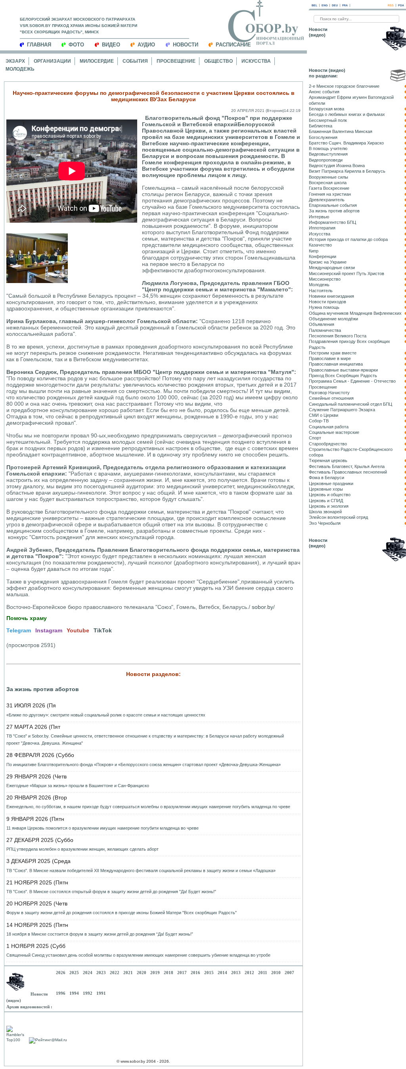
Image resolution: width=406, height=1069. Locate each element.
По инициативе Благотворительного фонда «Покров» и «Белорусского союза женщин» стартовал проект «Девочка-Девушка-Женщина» (143, 764)
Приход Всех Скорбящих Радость (343, 375)
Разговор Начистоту (329, 392)
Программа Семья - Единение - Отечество (352, 381)
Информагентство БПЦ (332, 222)
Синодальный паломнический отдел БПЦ (350, 404)
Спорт (315, 437)
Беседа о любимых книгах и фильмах (347, 114)
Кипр (313, 250)
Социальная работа (329, 426)
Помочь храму (26, 618)
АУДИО (146, 45)
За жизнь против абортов (42, 689)
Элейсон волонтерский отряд (338, 517)
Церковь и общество (329, 494)
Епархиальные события (333, 205)
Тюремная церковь (328, 460)
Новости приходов (327, 301)
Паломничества (325, 330)
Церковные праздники (331, 483)
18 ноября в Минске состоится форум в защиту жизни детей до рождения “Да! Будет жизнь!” (99, 934)
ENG (324, 5)
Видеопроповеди (326, 160)
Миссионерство (325, 279)
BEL (314, 5)
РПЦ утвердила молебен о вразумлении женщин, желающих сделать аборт (82, 849)
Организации (52, 61)
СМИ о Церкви (323, 415)
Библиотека (320, 125)
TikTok (103, 630)
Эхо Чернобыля (325, 523)
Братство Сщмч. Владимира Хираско (346, 143)
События (135, 61)
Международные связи (332, 267)
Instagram (48, 630)
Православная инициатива (336, 364)
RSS (391, 5)
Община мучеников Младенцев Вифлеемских (355, 313)
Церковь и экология (329, 506)
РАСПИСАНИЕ (233, 45)
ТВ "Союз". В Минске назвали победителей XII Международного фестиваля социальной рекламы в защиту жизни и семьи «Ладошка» (141, 870)
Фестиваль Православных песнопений (348, 472)
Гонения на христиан (330, 194)
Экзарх (15, 61)
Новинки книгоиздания (331, 296)
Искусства (256, 61)
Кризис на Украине (328, 262)
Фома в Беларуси (326, 477)
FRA (345, 5)
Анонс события (324, 91)
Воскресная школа (328, 182)
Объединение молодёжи (333, 318)
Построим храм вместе (332, 353)
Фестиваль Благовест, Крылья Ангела (347, 466)
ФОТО (76, 45)
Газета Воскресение (329, 188)
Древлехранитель (327, 199)
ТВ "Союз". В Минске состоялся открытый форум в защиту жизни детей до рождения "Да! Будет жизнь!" (111, 891)
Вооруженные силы (328, 177)
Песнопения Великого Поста (337, 335)
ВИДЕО (111, 45)
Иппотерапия (322, 227)
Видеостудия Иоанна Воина (337, 165)
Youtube (78, 630)
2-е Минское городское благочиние (344, 86)
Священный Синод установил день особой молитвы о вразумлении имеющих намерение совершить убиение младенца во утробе (138, 955)
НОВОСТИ (185, 45)
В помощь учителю (328, 148)
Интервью (319, 216)
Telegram (18, 630)
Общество (218, 61)
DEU (335, 5)
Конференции (322, 256)
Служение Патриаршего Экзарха (342, 409)
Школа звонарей (325, 511)
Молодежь (20, 69)
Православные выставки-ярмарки (343, 370)
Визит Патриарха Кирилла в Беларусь (347, 171)
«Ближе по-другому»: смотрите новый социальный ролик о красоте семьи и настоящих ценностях (105, 715)
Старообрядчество (328, 443)
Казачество (320, 245)
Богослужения (323, 137)
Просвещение (176, 61)
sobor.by (262, 607)
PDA (401, 5)
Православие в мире (330, 358)
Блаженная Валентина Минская (340, 131)
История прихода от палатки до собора (348, 239)
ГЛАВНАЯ (39, 45)
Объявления (321, 324)
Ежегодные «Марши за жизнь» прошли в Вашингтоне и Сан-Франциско (77, 785)
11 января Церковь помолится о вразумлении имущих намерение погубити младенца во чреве (102, 828)
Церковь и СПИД (326, 500)
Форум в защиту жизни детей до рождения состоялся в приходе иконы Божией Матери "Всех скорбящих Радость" (121, 912)
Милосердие (97, 61)
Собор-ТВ (319, 420)
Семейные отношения (331, 398)
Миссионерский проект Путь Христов (346, 273)
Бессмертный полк (328, 120)
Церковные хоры (326, 489)
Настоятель (321, 290)
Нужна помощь (324, 307)
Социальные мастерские (334, 432)
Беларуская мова (326, 108)
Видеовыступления (328, 154)
